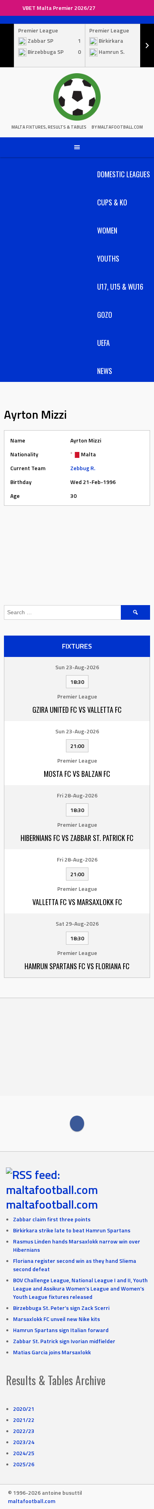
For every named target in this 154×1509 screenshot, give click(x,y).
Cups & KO (112, 202)
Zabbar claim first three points (51, 1219)
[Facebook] (77, 1123)
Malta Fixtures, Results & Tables (48, 127)
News (104, 371)
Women (107, 230)
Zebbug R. (82, 468)
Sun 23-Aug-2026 (77, 667)
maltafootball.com (52, 1204)
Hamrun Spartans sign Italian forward (61, 1330)
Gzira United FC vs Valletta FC (77, 709)
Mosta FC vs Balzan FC (77, 774)
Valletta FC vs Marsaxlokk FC (77, 902)
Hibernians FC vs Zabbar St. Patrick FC (77, 838)
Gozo (104, 314)
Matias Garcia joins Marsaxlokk (52, 1352)
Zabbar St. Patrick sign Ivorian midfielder (64, 1341)
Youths (108, 258)
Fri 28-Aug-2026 (77, 795)
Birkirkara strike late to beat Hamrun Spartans (71, 1230)
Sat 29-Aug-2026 (77, 923)
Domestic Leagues (123, 174)
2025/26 (23, 1464)
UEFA (103, 343)
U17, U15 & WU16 (120, 286)
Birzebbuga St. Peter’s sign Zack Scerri (61, 1308)
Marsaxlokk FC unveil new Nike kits (56, 1319)
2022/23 (23, 1431)
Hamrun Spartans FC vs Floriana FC (77, 966)
